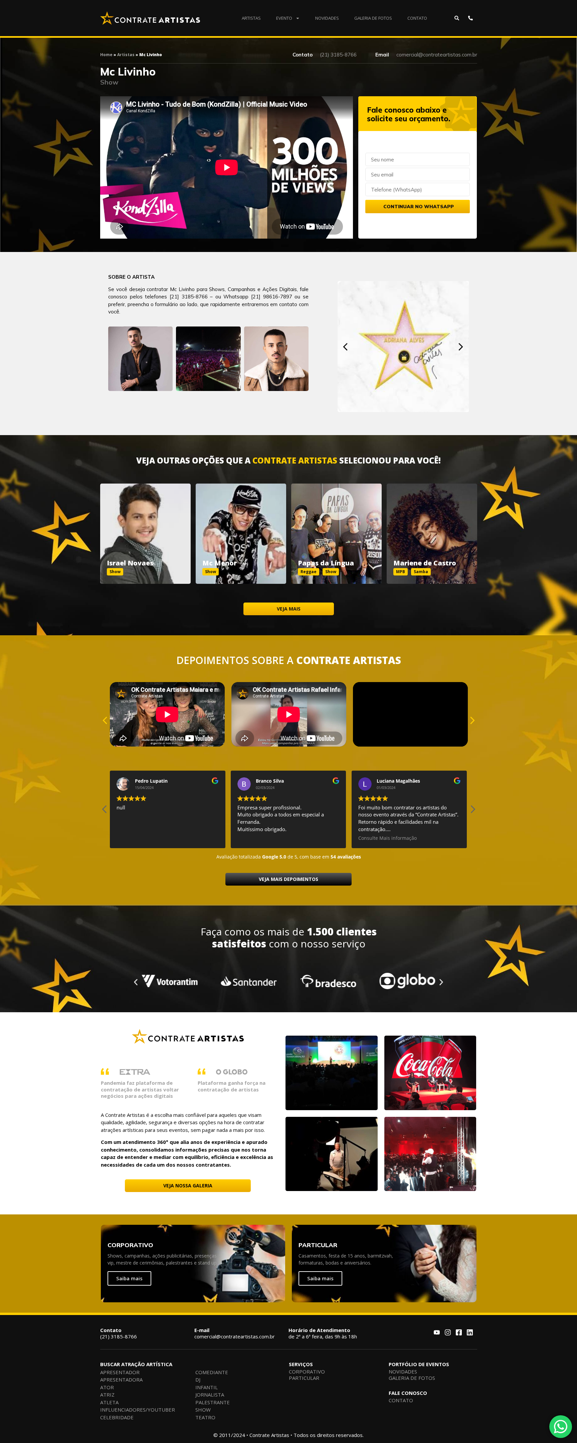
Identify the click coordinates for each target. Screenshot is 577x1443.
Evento (284, 18)
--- (145, 526)
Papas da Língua (326, 562)
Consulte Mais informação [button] (272, 838)
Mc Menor (219, 562)
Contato (417, 18)
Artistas (251, 18)
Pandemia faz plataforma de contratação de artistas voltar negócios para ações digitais (140, 1089)
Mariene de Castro (424, 562)
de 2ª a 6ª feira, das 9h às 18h (322, 1333)
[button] (345, 347)
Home (106, 54)
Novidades (327, 18)
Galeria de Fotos (373, 18)
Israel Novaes (130, 562)
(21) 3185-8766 (118, 1333)
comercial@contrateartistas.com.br (234, 1333)
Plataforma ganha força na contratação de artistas (231, 1086)
